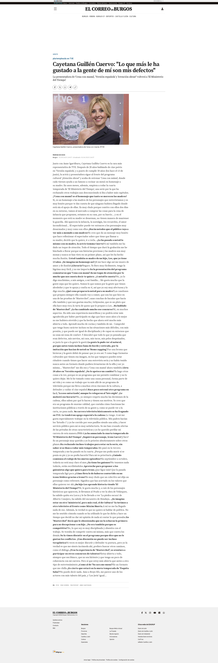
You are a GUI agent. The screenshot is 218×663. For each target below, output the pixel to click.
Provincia (84, 631)
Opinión (112, 639)
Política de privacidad (98, 660)
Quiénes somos (57, 620)
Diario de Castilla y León (145, 631)
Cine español (64, 585)
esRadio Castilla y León (145, 642)
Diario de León (142, 628)
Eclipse (65, 3)
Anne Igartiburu (85, 585)
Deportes (84, 634)
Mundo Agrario (114, 634)
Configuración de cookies (126, 660)
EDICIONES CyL (158, 1)
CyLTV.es (140, 639)
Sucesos (129, 3)
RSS (54, 628)
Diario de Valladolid (144, 634)
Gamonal (71, 3)
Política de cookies (112, 660)
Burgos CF (122, 3)
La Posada (113, 631)
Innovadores (113, 636)
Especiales (84, 642)
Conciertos (92, 3)
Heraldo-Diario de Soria (145, 636)
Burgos (85, 16)
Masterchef (74, 585)
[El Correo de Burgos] (108, 9)
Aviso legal (87, 660)
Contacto (55, 625)
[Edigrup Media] (58, 651)
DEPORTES (110, 16)
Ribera (92, 16)
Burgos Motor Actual (116, 628)
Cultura (132, 16)
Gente (55, 54)
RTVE (57, 585)
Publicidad (56, 623)
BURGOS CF (100, 16)
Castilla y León (121, 16)
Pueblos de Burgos (82, 3)
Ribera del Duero (102, 3)
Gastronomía (113, 3)
